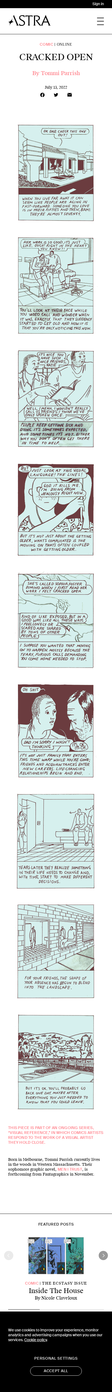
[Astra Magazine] (29, 20)
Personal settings (55, 1358)
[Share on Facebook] (42, 95)
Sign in (98, 4)
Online (64, 44)
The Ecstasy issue (64, 1283)
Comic (46, 44)
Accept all (56, 1371)
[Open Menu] (100, 21)
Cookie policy (35, 1340)
